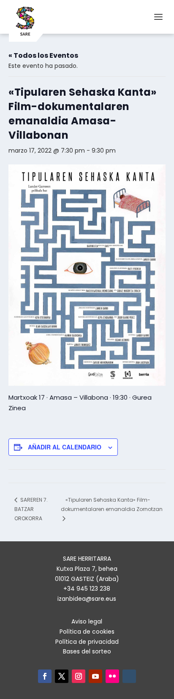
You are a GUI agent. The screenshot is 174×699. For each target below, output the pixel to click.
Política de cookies (87, 631)
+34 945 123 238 (86, 588)
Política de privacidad (87, 641)
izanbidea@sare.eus (86, 598)
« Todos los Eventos (43, 55)
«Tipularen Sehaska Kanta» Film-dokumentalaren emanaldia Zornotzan (112, 504)
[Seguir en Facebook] (45, 676)
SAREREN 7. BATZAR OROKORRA (31, 509)
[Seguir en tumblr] (129, 676)
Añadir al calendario (64, 447)
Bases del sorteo (87, 651)
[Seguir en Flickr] (112, 676)
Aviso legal (86, 621)
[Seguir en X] (61, 676)
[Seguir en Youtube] (95, 676)
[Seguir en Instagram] (78, 676)
